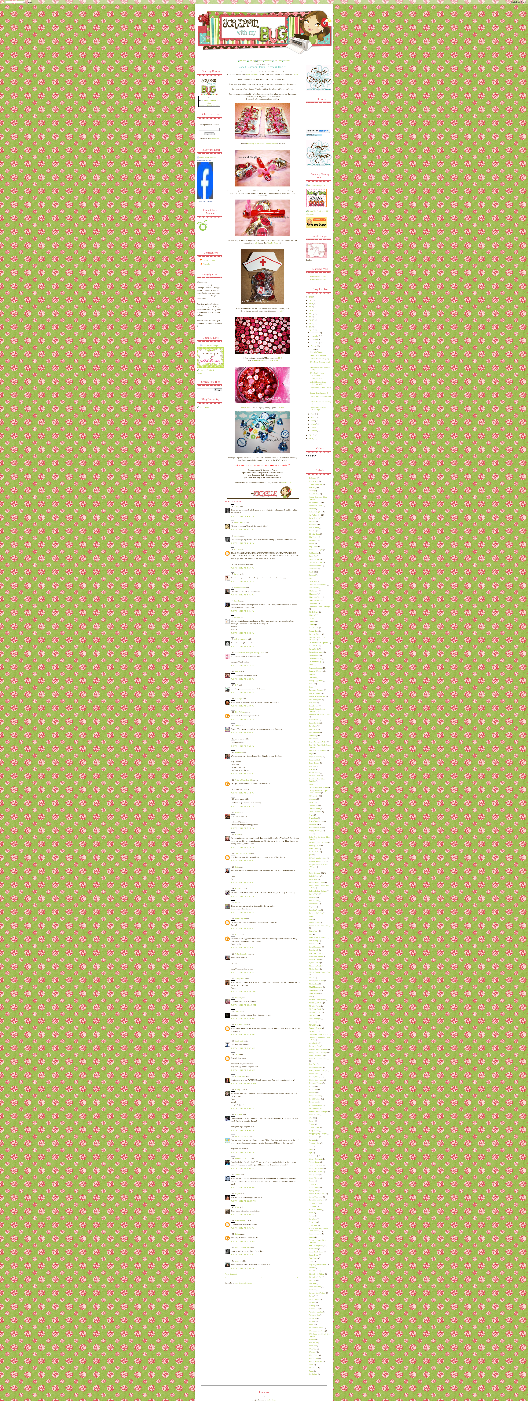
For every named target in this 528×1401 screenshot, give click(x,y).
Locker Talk (313, 944)
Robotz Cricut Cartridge (318, 1112)
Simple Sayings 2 (315, 1159)
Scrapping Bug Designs (318, 1134)
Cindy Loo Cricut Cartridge (319, 607)
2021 (311, 300)
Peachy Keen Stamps (316, 1070)
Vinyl (311, 1325)
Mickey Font (314, 984)
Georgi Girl (239, 1090)
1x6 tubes (312, 478)
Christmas (313, 594)
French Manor (314, 773)
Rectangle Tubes (315, 1108)
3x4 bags (312, 491)
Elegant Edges (314, 732)
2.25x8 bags (313, 481)
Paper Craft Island (241, 1136)
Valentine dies (314, 1315)
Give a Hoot (313, 805)
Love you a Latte (315, 953)
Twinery (312, 1306)
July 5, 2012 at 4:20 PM (243, 581)
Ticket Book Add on (316, 1274)
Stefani (237, 574)
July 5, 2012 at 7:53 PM (243, 883)
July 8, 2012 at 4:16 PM (243, 1255)
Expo (311, 754)
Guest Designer (314, 812)
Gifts (311, 802)
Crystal (238, 834)
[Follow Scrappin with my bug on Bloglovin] (318, 132)
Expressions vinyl (315, 757)
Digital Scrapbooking (317, 696)
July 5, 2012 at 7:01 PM (243, 806)
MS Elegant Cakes (316, 1003)
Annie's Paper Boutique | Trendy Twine (249, 653)
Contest (312, 625)
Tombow (312, 1290)
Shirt (311, 1146)
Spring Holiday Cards (317, 1194)
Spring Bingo (314, 1187)
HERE (296, 74)
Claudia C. (239, 889)
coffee (311, 618)
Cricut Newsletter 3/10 (317, 276)
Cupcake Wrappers (316, 671)
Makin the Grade (315, 966)
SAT (310, 1118)
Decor (311, 687)
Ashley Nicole (240, 979)
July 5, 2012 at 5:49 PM (243, 706)
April (313, 421)
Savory (311, 1121)
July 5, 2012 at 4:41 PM (243, 595)
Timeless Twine (315, 1287)
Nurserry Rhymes (315, 1028)
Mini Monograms (315, 987)
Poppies (312, 1086)
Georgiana (239, 752)
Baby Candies (314, 518)
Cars (310, 578)
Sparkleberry (314, 1184)
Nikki (237, 1207)
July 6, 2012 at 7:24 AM (243, 1019)
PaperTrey (313, 1064)
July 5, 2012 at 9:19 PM (243, 948)
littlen (237, 1234)
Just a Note (313, 879)
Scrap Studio (314, 1131)
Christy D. (239, 1115)
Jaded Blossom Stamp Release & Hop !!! (263, 66)
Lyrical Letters (314, 963)
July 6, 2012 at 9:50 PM (243, 1168)
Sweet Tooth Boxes (316, 1252)
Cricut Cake (313, 646)
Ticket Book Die (315, 1277)
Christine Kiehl (241, 1025)
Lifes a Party (313, 931)
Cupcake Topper (316, 352)
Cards (311, 572)
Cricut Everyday (315, 662)
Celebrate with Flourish (318, 585)
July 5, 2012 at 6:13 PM (243, 719)
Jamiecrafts (239, 1041)
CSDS (311, 665)
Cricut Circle (314, 649)
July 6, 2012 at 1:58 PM (243, 1108)
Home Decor (313, 849)
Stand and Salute (315, 1210)
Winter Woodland (315, 1362)
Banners (312, 521)
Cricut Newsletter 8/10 (317, 280)
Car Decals (313, 569)
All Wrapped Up (315, 502)
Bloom (311, 543)
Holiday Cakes (314, 846)
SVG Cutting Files (316, 1246)
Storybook (313, 1222)
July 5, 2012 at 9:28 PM (243, 972)
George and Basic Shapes (318, 787)
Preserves (312, 1093)
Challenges (313, 591)
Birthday (312, 531)
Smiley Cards (314, 1175)
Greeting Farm (314, 809)
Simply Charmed (315, 1165)
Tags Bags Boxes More (317, 1265)
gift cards (312, 799)
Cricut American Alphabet (318, 643)
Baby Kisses (245, 408)
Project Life (313, 1102)
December (315, 333)
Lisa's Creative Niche (243, 1247)
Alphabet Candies (315, 506)
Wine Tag (312, 1349)
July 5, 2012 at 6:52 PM (243, 793)
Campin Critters (315, 559)
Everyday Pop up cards (317, 750)
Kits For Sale (314, 900)
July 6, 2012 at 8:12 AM (243, 1035)
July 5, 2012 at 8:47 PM (243, 929)
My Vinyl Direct (315, 1012)
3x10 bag (312, 488)
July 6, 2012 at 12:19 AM (243, 1005)
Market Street (314, 969)
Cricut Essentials (315, 658)
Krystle (238, 1194)
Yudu (311, 1371)
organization (314, 1043)
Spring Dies (313, 1191)
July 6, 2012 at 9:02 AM (243, 1048)
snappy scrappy (240, 588)
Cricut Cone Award (316, 652)
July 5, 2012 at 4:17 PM (243, 568)
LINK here (280, 408)
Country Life (314, 628)
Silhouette (313, 1156)
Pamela (237, 601)
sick (310, 1149)
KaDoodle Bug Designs (318, 891)
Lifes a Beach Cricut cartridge (320, 926)
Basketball (313, 524)
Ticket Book (313, 1271)
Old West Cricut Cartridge (318, 1034)
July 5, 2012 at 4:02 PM (243, 516)
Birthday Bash (314, 534)
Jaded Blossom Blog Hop (319, 359)
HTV (311, 855)
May (313, 417)
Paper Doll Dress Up (316, 1056)
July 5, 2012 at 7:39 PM (243, 861)
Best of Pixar (314, 528)
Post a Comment (231, 1274)
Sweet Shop (313, 1249)
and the (262, 144)
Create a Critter (314, 634)
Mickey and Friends (316, 981)
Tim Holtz (313, 1283)
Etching (312, 739)
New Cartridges (315, 1019)
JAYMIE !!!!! (286, 482)
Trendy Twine (314, 1299)
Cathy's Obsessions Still (244, 780)
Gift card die (313, 796)
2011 (311, 435)
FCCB (311, 769)
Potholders (313, 1089)
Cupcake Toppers (315, 668)
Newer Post (229, 1278)
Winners (312, 1352)
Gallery (312, 784)
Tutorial (312, 1302)
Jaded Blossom (251, 74)
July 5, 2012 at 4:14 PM (243, 543)
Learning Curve (315, 910)
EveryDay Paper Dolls (317, 742)
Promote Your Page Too (204, 201)
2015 (311, 320)
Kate (237, 867)
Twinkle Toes (314, 1309)
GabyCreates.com (240, 639)
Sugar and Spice (315, 1234)
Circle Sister (313, 612)
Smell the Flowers (315, 1172)
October (314, 339)
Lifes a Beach (314, 923)
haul (310, 834)
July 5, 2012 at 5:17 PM (243, 665)
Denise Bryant (240, 919)
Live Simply (313, 941)
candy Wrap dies (315, 566)
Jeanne (236, 506)
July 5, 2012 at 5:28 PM (243, 679)
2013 (311, 327)
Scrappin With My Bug (204, 160)
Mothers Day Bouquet (317, 1000)
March (313, 424)
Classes (312, 615)
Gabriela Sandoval (242, 954)
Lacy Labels (313, 904)
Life (310, 919)
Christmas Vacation (316, 600)
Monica (237, 617)
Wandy (237, 935)
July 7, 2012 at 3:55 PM (243, 1214)
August (314, 346)
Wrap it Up (313, 1368)
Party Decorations (315, 1067)
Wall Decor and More (317, 1331)
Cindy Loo (313, 604)
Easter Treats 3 (314, 723)
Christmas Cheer (315, 597)
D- (236, 902)
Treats (311, 1296)
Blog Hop (312, 540)
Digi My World (314, 693)
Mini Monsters (314, 990)
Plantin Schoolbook (316, 1080)
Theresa (238, 1011)
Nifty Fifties (313, 1025)
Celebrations (314, 588)
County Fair (313, 631)
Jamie (237, 725)
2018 (311, 310)
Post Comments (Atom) (243, 1283)
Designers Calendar (316, 690)
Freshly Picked (314, 776)
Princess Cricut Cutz (242, 1158)
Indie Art (312, 870)
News (311, 1022)
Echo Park (313, 726)
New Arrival (313, 1015)
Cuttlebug (313, 677)
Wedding (312, 1339)
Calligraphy (313, 553)
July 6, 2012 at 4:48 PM (243, 1130)
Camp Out (313, 556)
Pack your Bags (315, 1046)
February (314, 427)
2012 (311, 330)
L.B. (236, 685)
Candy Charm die (315, 562)
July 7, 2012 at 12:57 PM (243, 1201)
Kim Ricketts (240, 712)
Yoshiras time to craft (243, 853)
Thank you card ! (316, 379)
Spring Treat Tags (315, 1197)
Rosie (237, 813)
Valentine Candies (316, 1312)
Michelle (206, 264)
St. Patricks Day (315, 1203)
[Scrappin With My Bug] (205, 198)
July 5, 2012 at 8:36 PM (243, 912)
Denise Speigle (239, 522)
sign (310, 1153)
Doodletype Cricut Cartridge (319, 714)
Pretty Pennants (315, 1096)
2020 (311, 304)
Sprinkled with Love (316, 1200)
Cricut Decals (314, 655)
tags (310, 1261)
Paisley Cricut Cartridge (318, 1052)
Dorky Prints (313, 720)
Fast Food (312, 766)
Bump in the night (316, 550)
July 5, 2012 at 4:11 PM (243, 530)
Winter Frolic (314, 1355)
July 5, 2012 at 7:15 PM (243, 828)
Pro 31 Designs (314, 1099)
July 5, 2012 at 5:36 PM (243, 692)
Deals (311, 684)
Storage (312, 1216)
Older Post (296, 1278)
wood (311, 1365)
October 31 (313, 1031)
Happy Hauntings (315, 831)
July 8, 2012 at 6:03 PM (243, 1268)
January (314, 431)
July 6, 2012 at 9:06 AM (243, 1070)
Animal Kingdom (315, 512)
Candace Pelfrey (209, 260)
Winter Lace (313, 1358)
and (265, 361)
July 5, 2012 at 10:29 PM (243, 992)
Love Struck (313, 950)
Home (263, 1278)
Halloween (313, 824)
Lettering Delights (316, 913)
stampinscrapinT (241, 1221)
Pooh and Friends (315, 1083)
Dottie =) (238, 998)
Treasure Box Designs (317, 1293)
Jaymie (237, 1175)
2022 (311, 297)
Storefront (313, 1219)
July (312, 349)
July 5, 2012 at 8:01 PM (243, 896)
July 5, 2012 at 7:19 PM (243, 847)
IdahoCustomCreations (317, 858)
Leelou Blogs (271, 1400)
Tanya (237, 1054)
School (311, 1124)
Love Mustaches (315, 947)
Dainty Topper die (316, 681)
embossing (313, 736)
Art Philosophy (314, 515)
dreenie (237, 536)
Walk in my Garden (316, 1328)
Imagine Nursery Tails (317, 861)
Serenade (312, 1140)
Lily (310, 934)
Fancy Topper (314, 763)
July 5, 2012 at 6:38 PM (243, 746)
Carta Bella (313, 581)
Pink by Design (315, 1077)
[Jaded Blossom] (319, 90)
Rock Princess (314, 1115)
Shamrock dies (314, 1143)
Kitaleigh (312, 897)
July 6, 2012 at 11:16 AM (243, 1084)
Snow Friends (314, 1178)
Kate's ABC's (313, 894)
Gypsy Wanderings (316, 821)
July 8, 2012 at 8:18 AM (243, 1241)
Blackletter (313, 537)
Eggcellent (313, 729)
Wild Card (313, 1346)
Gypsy (311, 815)
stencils (312, 1213)
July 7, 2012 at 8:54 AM (243, 1188)
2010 (311, 438)
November (315, 336)
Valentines (313, 1318)
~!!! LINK (280, 311)
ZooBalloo (313, 1374)
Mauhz (311, 978)
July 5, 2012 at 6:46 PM (243, 774)
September (315, 343)
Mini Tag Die (314, 993)
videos (311, 1321)
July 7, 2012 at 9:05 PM (243, 1228)
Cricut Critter (240, 1076)
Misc (311, 997)
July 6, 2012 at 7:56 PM (243, 1152)
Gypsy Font (313, 818)
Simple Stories (314, 1162)
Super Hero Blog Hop (318, 355)
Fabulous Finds (315, 760)
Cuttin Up (313, 674)
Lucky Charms (314, 960)
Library (312, 916)
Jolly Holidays (314, 876)
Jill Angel (238, 699)
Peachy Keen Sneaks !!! (319, 393)
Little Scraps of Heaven (317, 937)
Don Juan (312, 703)
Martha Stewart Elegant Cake (320, 972)
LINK (257, 243)
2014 (311, 323)
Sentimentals (314, 1137)
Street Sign (313, 1225)
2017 (311, 314)
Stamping (312, 1206)
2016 (311, 317)
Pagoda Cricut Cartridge (318, 1049)
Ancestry (312, 509)
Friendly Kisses (272, 243)
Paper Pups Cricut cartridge (319, 1059)
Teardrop (312, 1268)
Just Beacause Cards (316, 882)
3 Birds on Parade (315, 484)
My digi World (314, 1006)
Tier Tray (312, 1280)
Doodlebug (313, 706)
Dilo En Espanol (315, 700)
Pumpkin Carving (315, 1105)
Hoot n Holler (314, 852)
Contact (312, 622)
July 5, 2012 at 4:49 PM (243, 646)
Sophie (311, 1181)
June (313, 414)
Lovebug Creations (316, 956)
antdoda (238, 1261)
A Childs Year (314, 494)
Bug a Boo (313, 547)
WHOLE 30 (313, 1343)
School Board (314, 1127)
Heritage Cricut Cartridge (318, 842)
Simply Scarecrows (316, 1168)
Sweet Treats (313, 1255)
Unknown (238, 549)
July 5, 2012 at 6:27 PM (243, 733)
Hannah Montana (315, 828)
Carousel (312, 575)
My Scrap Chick (315, 1009)
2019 (311, 307)
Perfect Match (314, 1074)
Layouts (312, 907)
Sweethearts (313, 1258)
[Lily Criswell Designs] (209, 346)
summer (312, 1237)
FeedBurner (214, 138)
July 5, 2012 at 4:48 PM (243, 633)
